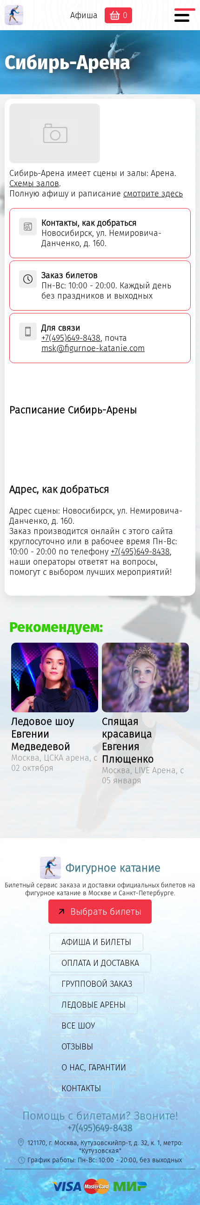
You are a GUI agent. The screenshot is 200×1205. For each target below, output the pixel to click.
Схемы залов (34, 183)
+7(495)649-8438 (70, 338)
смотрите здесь (153, 194)
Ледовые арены (93, 1005)
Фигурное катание (113, 867)
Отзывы (77, 1047)
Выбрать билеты (105, 911)
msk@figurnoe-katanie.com (93, 348)
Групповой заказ (96, 984)
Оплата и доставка (100, 963)
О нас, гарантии (93, 1067)
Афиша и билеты (96, 942)
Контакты (81, 1088)
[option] (54, 709)
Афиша (84, 15)
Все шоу (78, 1026)
